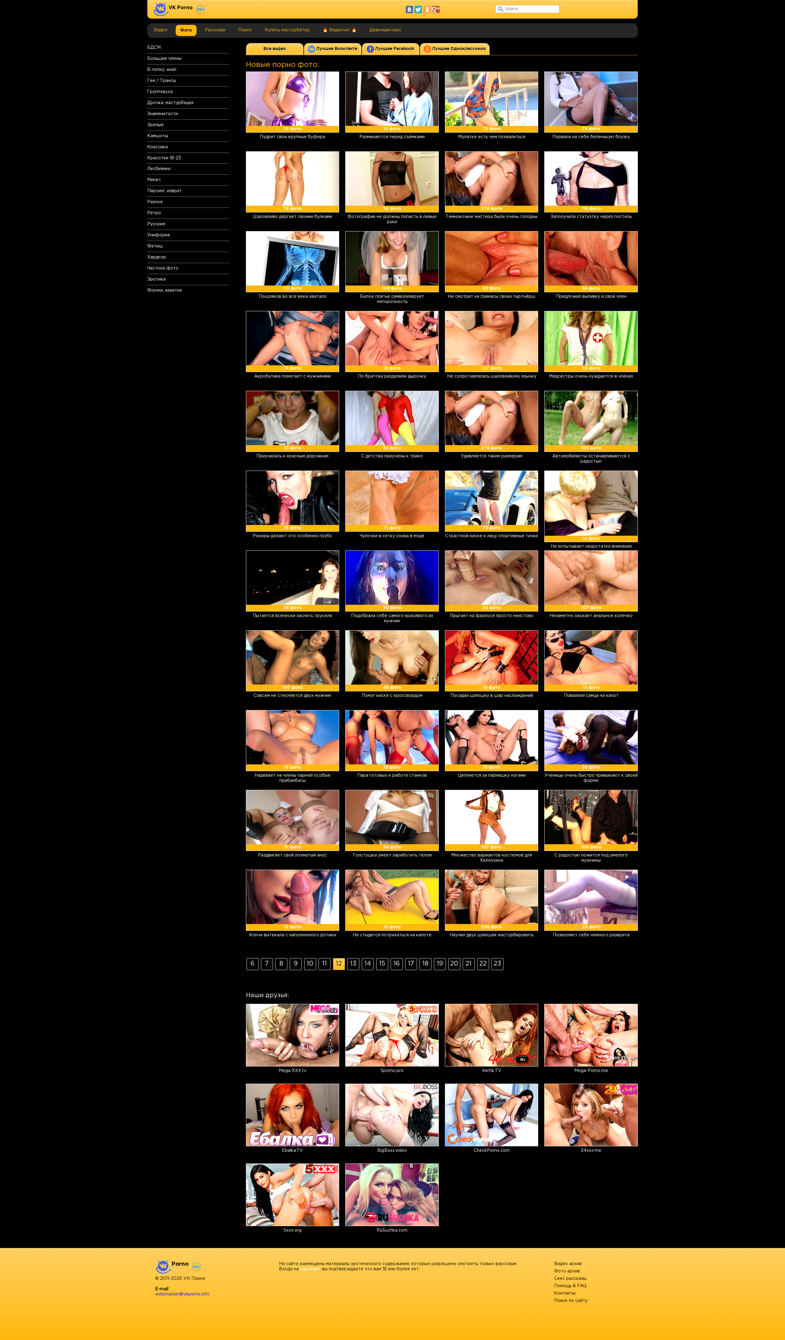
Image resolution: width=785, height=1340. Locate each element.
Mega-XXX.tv (292, 1071)
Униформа (158, 235)
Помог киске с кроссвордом (392, 695)
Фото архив (567, 1271)
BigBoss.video (392, 1150)
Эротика (156, 279)
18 (425, 963)
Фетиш (155, 246)
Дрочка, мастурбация (170, 103)
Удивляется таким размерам (491, 456)
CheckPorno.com (492, 1150)
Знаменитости (162, 114)
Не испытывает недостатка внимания (591, 546)
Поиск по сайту (571, 1301)
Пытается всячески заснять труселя (292, 616)
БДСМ (154, 47)
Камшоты (157, 136)
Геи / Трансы (161, 81)
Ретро (154, 213)
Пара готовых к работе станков (392, 775)
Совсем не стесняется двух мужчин (292, 695)
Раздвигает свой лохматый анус (292, 855)
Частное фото (162, 268)
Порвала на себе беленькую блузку (591, 137)
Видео (160, 30)
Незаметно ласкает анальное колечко (591, 616)
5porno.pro (392, 1071)
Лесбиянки (158, 169)
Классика (157, 147)
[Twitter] (418, 9)
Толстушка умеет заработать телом (392, 855)
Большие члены (164, 58)
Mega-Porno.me (591, 1071)
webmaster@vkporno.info (182, 1294)
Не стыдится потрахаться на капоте (392, 935)
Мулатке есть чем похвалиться (491, 137)
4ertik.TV (491, 1071)
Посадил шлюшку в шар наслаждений (491, 695)
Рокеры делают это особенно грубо (292, 536)
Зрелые (155, 125)
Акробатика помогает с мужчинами (292, 376)
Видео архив (568, 1264)
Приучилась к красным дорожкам (292, 456)
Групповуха (160, 92)
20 (454, 963)
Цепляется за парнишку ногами (492, 775)
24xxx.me (591, 1150)
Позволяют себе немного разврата (591, 935)
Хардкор (156, 257)
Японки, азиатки (164, 290)
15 (382, 963)
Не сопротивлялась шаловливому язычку (491, 376)
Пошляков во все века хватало (292, 296)
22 (483, 963)
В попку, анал (161, 70)
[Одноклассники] (427, 9)
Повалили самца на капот (591, 695)
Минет (154, 180)
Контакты (565, 1293)
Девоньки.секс (385, 30)
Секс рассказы (570, 1278)
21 (468, 963)
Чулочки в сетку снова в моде (392, 536)
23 (497, 963)
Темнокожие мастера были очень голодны (492, 217)
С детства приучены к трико (392, 456)
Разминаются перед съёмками (392, 137)
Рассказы (215, 30)
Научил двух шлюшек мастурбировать (492, 935)
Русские (156, 224)
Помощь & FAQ (570, 1286)
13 (353, 963)
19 (440, 963)
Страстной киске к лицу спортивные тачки (491, 536)
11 (324, 963)
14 (367, 963)
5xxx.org (292, 1230)
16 (396, 963)
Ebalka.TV (292, 1150)
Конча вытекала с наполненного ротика (292, 935)
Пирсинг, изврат (164, 191)
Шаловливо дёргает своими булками (292, 217)
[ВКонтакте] (409, 9)
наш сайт (310, 1269)
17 (411, 963)
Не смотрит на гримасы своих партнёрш (491, 296)
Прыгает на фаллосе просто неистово (492, 616)
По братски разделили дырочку (392, 376)
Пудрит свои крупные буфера (292, 137)
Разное (155, 202)
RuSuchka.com (392, 1230)
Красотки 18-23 (164, 158)
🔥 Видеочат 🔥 (340, 30)
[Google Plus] (436, 9)
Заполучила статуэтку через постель (591, 217)
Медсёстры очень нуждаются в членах (591, 376)
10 (310, 963)
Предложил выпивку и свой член (591, 296)
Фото (186, 30)
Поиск (245, 30)
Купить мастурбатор (287, 30)
